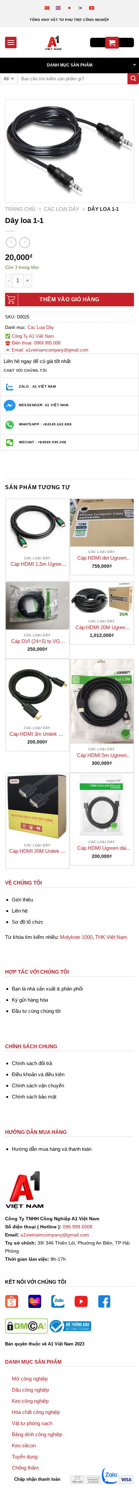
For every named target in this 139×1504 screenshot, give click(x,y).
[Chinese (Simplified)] (47, 7)
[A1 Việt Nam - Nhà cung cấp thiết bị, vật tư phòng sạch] (53, 42)
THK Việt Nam (111, 937)
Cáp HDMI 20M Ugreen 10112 (102, 627)
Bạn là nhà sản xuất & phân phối (47, 989)
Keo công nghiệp (30, 1401)
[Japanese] (70, 7)
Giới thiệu (22, 899)
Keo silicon (24, 1445)
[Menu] (11, 42)
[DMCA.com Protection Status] (26, 1326)
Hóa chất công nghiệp (36, 1412)
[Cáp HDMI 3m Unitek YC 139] (37, 691)
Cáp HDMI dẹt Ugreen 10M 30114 (102, 558)
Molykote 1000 (76, 937)
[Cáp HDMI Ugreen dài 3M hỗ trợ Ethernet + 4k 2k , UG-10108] (102, 805)
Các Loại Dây (61, 209)
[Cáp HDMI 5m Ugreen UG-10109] (102, 701)
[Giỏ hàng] (112, 43)
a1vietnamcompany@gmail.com (55, 1234)
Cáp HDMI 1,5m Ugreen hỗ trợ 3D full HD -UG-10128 (37, 564)
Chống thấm (25, 1468)
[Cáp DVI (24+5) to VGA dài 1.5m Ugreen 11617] (37, 606)
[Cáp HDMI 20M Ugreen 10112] (102, 599)
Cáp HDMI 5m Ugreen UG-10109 (102, 755)
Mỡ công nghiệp (30, 1379)
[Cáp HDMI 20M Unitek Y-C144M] (37, 806)
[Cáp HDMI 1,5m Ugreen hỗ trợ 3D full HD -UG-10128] (37, 526)
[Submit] (133, 79)
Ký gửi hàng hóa (30, 1000)
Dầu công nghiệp (30, 1390)
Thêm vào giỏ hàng (69, 299)
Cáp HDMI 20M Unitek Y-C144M (37, 851)
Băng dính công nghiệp (37, 1434)
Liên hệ (20, 911)
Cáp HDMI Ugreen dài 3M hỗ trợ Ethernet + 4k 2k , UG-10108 (102, 848)
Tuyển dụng (24, 1456)
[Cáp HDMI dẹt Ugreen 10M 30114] (102, 523)
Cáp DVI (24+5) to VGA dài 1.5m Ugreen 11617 (37, 641)
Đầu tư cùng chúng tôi (36, 1011)
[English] (58, 7)
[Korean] (81, 7)
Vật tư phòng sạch (32, 1423)
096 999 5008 (77, 1226)
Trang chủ (20, 209)
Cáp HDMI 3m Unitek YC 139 (37, 734)
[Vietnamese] (92, 7)
